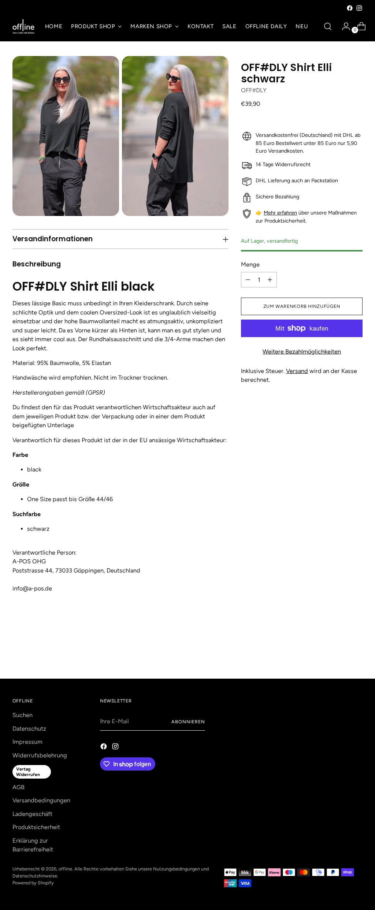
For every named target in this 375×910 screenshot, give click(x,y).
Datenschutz (29, 728)
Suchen (22, 715)
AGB (18, 787)
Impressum (27, 741)
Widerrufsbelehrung (39, 755)
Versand (297, 371)
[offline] (23, 26)
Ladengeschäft (32, 813)
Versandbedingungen (41, 800)
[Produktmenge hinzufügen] (269, 279)
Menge (250, 264)
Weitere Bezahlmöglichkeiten (302, 351)
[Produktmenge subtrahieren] (248, 279)
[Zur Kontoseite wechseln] (343, 26)
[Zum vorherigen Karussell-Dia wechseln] (339, 654)
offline (65, 869)
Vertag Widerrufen (28, 772)
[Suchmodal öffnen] (327, 26)
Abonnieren (188, 721)
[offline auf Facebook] (349, 8)
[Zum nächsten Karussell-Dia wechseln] (356, 653)
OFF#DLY (254, 90)
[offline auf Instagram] (359, 8)
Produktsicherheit (36, 827)
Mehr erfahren (280, 212)
